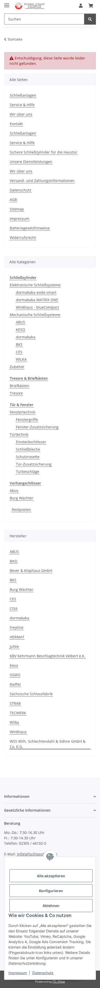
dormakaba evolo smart (36, 292)
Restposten (21, 509)
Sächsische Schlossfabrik (31, 693)
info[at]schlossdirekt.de (37, 854)
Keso (14, 665)
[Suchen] (90, 19)
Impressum (17, 973)
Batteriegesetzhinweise (30, 228)
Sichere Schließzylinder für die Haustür (43, 152)
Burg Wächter (21, 498)
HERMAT (17, 636)
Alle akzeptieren (51, 876)
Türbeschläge (27, 471)
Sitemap (17, 209)
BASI (13, 561)
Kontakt (16, 123)
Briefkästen (19, 385)
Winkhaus (18, 731)
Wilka (14, 722)
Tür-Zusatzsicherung (34, 464)
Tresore (16, 393)
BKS (19, 344)
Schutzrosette (27, 456)
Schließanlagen (23, 95)
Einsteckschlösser (31, 441)
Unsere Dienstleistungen (31, 161)
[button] (80, 6)
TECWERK (18, 712)
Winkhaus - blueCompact (37, 307)
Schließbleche (28, 449)
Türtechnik (19, 434)
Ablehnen (51, 905)
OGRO (15, 674)
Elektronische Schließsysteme (35, 285)
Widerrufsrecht (23, 237)
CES (19, 351)
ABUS (20, 322)
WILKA (21, 359)
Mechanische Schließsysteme (35, 314)
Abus (14, 490)
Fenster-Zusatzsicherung (37, 427)
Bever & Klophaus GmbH (31, 570)
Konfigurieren (51, 891)
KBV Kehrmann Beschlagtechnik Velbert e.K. (47, 655)
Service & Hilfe (22, 104)
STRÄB (15, 703)
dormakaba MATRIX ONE (37, 299)
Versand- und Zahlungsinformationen (42, 180)
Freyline (16, 627)
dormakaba (25, 337)
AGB (13, 199)
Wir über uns (21, 114)
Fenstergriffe (27, 419)
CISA (13, 608)
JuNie (14, 646)
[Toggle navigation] (6, 3)
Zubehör (17, 366)
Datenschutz (43, 973)
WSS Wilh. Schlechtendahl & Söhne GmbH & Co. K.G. (47, 744)
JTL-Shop (59, 981)
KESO (20, 329)
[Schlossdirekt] (30, 6)
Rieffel (15, 684)
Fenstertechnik (22, 412)
